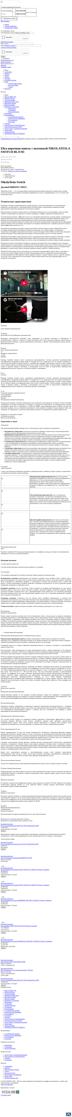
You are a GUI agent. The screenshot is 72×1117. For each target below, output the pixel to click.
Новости (7, 73)
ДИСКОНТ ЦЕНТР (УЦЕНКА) (14, 133)
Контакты (7, 88)
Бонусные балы (13, 85)
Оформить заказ (6, 67)
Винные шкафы (9, 105)
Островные (8, 113)
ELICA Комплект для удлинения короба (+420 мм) (17, 970)
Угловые (7, 123)
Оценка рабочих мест (11, 1078)
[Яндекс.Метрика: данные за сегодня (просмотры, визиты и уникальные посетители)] (7, 1084)
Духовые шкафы (9, 100)
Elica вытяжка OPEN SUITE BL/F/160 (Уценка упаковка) (19, 926)
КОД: (2, 167)
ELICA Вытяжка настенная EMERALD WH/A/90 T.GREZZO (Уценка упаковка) (26, 941)
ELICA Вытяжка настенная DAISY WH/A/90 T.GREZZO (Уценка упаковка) (25, 885)
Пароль (3, 45)
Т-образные (12, 110)
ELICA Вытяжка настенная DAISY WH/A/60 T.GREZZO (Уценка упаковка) (25, 869)
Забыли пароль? (10, 45)
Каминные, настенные (11, 107)
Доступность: (5, 169)
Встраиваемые (9, 115)
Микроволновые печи (11, 102)
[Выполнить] (33, 33)
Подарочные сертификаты (12, 1074)
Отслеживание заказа (7, 33)
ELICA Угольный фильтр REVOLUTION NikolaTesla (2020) (20, 826)
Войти (3, 42)
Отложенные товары (11, 28)
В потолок (11, 122)
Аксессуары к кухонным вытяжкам (15, 128)
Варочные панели (10, 103)
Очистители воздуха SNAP (13, 127)
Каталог (8, 139)
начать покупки (6, 62)
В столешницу (13, 120)
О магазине (8, 72)
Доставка (7, 78)
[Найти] (19, 137)
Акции (6, 75)
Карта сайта (8, 1076)
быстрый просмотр (7, 824)
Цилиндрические (13, 112)
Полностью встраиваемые (16, 118)
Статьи (10, 87)
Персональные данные (11, 1069)
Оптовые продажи (10, 80)
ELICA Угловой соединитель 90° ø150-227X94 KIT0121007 (20, 844)
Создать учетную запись (8, 47)
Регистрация (9, 42)
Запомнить (6, 58)
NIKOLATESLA (9, 98)
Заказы (6, 24)
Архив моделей (9, 132)
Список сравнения (10, 26)
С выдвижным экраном (15, 117)
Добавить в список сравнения (17, 171)
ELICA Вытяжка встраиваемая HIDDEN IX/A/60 (16, 858)
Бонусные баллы (9, 1073)
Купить (3, 831)
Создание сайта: (6, 1095)
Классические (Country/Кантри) (14, 125)
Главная (3, 139)
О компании (8, 1066)
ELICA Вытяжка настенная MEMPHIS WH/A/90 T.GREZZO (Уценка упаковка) (26, 900)
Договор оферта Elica (15, 83)
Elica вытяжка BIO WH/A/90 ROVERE (13, 962)
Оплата (6, 77)
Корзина (3, 65)
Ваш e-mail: (4, 43)
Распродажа (8, 130)
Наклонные (12, 108)
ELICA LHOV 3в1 (10, 96)
